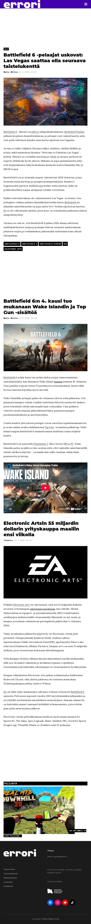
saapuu (58, 381)
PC (72, 443)
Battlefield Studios (74, 131)
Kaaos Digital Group (51, 919)
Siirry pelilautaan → (12, 836)
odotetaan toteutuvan (42, 608)
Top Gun (49, 427)
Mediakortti (8, 886)
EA (5, 210)
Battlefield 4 (71, 202)
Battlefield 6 (10, 131)
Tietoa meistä (9, 869)
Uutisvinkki (8, 882)
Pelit (6, 49)
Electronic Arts (14, 249)
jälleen (35, 131)
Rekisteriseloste (10, 878)
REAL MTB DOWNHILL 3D (77, 831)
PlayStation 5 (41, 443)
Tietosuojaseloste (11, 874)
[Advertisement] (45, 274)
